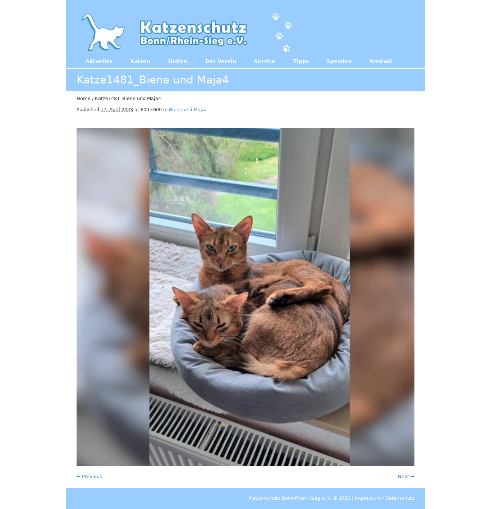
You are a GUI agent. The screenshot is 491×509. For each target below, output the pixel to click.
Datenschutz (399, 498)
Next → (406, 476)
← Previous (89, 476)
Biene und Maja (187, 109)
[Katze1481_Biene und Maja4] (245, 297)
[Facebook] (367, 31)
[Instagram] (382, 31)
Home (84, 98)
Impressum (368, 498)
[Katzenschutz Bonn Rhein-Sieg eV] (188, 32)
